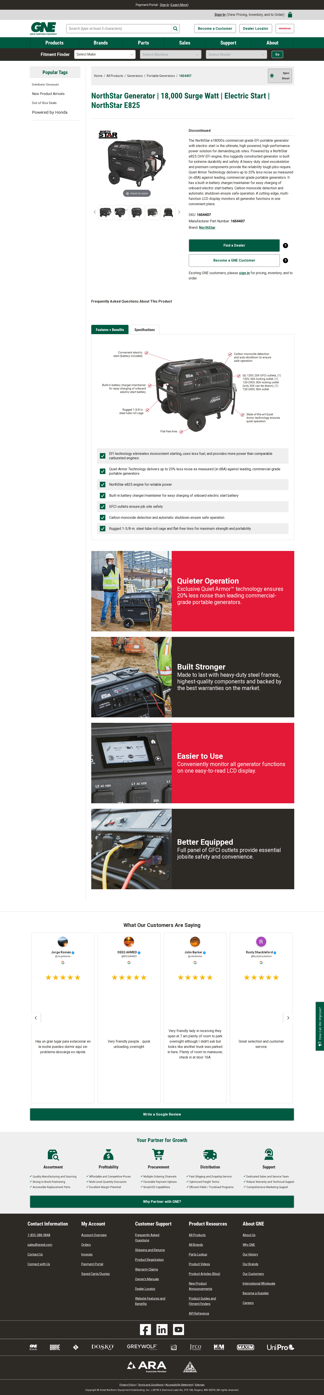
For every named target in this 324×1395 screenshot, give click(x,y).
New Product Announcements (200, 1286)
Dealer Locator (255, 28)
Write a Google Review (162, 1114)
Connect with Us (39, 1264)
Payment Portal (92, 1264)
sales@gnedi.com (40, 1244)
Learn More (179, 5)
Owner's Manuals (147, 1279)
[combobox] (105, 54)
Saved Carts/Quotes (95, 1274)
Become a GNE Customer (234, 260)
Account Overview (94, 1235)
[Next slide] (288, 1018)
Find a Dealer (234, 245)
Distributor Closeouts (45, 84)
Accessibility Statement (179, 1384)
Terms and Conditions (151, 1384)
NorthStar (207, 227)
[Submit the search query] (175, 29)
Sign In (164, 5)
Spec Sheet (285, 76)
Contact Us (35, 1254)
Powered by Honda (49, 112)
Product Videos (199, 1264)
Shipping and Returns (150, 1250)
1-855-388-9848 (39, 1235)
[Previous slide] (36, 1018)
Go (277, 54)
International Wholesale (259, 1283)
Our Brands (250, 1264)
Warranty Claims (146, 1269)
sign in (244, 273)
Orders (86, 1244)
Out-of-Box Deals (44, 103)
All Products (197, 1235)
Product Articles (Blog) (204, 1274)
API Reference (199, 1313)
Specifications (144, 329)
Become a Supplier (256, 1293)
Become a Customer (215, 28)
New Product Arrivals (48, 94)
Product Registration (149, 1259)
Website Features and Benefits (150, 1301)
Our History (250, 1254)
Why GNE (249, 1244)
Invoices (87, 1254)
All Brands (196, 1244)
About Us (249, 1235)
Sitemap (200, 1384)
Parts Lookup (198, 1254)
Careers (248, 1303)
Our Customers (253, 1274)
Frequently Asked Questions (147, 1237)
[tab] (110, 330)
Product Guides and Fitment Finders (202, 1301)
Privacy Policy (127, 1384)
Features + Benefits (110, 329)
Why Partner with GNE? (162, 1202)
